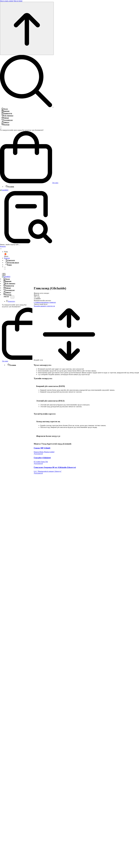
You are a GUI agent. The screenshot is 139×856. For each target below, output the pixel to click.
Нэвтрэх (3, 246)
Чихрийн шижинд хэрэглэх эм (44, 306)
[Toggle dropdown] (1, 248)
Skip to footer (18, 1)
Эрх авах (55, 183)
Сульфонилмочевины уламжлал (45, 302)
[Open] (4, 274)
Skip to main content (6, 1)
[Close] (5, 267)
